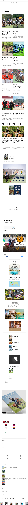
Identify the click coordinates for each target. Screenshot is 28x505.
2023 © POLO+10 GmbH (8, 498)
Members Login (3, 440)
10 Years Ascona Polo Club (18, 113)
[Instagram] (3, 0)
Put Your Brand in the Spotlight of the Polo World (12, 411)
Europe (4, 57)
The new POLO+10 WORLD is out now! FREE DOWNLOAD (7, 141)
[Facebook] (2, 0)
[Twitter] (4, 0)
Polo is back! (4, 59)
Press (2, 443)
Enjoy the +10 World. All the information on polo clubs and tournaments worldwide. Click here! (14, 279)
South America (6, 84)
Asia (2, 57)
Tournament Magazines (4, 491)
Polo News (10, 57)
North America (6, 57)
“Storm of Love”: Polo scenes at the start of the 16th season (18, 59)
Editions (3, 494)
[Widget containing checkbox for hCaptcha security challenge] (9, 227)
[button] (3, 40)
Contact (23, 498)
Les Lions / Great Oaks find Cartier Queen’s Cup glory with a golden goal (7, 32)
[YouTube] (5, 0)
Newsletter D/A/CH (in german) (8, 222)
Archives (5, 381)
